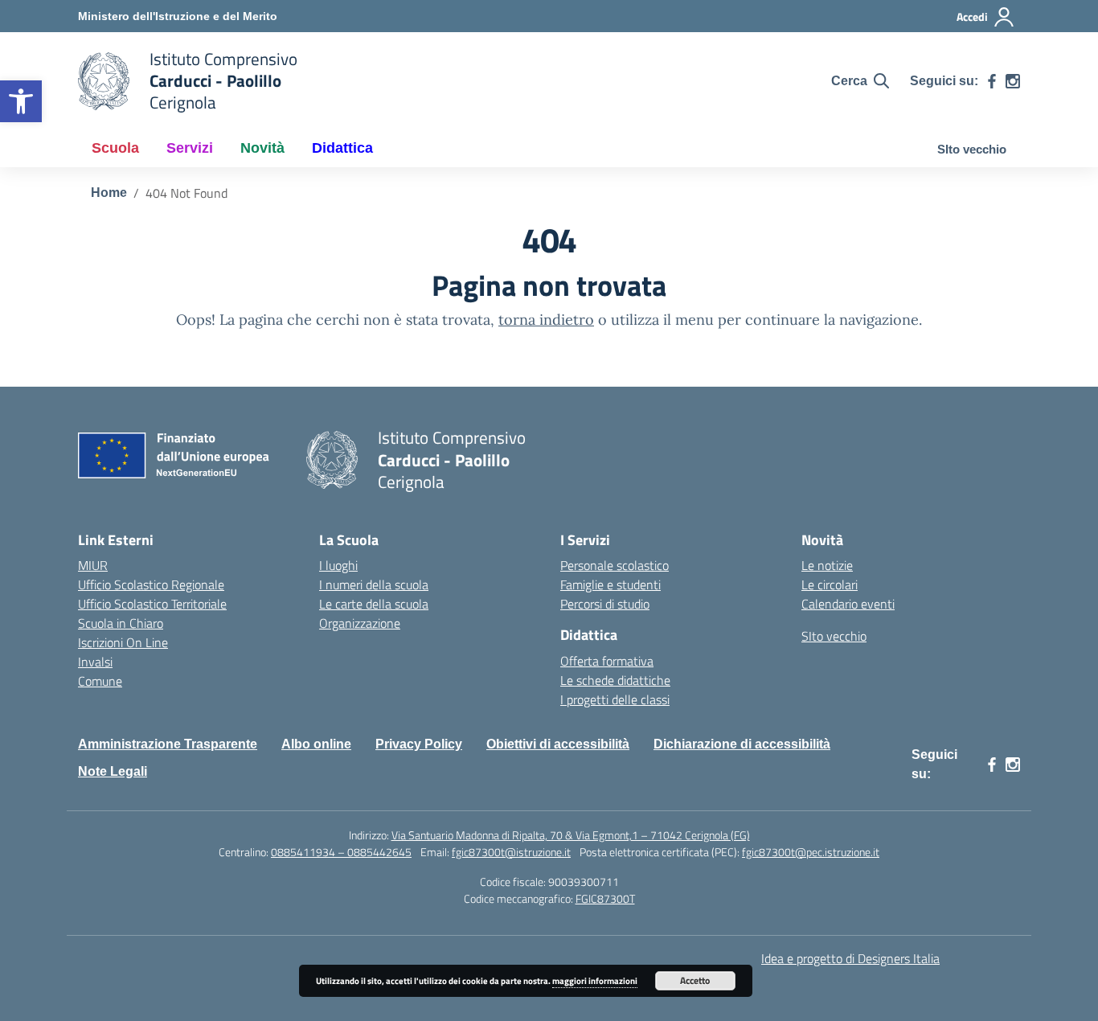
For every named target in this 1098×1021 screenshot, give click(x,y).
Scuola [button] (115, 148)
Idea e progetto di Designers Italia (850, 958)
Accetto (695, 980)
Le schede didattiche (615, 680)
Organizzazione (359, 623)
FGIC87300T (605, 898)
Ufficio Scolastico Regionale (151, 584)
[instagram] (1013, 81)
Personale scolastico (614, 565)
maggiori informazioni (594, 980)
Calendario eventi (848, 603)
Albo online (316, 744)
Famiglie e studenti (610, 584)
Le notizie (827, 565)
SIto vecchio (971, 149)
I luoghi (338, 565)
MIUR (93, 565)
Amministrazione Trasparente (167, 744)
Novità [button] (262, 148)
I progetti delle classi (615, 699)
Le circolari (829, 584)
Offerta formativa (606, 660)
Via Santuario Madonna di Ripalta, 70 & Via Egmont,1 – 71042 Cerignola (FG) (570, 834)
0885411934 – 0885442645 (341, 851)
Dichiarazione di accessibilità (741, 744)
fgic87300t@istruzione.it (511, 851)
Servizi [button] (189, 148)
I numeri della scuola (373, 584)
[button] (21, 101)
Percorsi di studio (604, 603)
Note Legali (112, 771)
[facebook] (992, 81)
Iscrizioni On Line (123, 642)
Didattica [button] (342, 148)
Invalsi (95, 661)
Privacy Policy (418, 744)
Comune (100, 681)
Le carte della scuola (373, 603)
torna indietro (546, 319)
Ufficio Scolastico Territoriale (152, 603)
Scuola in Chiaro (120, 623)
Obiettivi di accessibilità (557, 744)
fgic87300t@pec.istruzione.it (810, 851)
